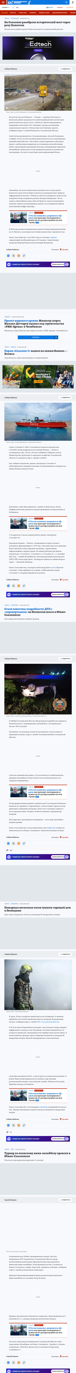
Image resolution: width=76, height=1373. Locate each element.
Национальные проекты (62, 12)
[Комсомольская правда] (17, 2)
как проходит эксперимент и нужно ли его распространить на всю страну (46, 219)
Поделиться (66, 69)
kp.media (65, 249)
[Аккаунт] (73, 2)
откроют (53, 237)
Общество (31, 212)
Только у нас (23, 12)
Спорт (12, 1146)
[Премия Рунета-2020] (29, 2)
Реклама (59, 7)
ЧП (10, 1129)
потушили (42, 1104)
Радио (51, 7)
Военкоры (34, 12)
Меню (3, 2)
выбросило (50, 825)
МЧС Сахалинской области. (48, 1019)
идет (52, 567)
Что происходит (15, 18)
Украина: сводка (45, 12)
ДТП (11, 847)
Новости (13, 12)
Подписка (69, 7)
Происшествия (15, 605)
